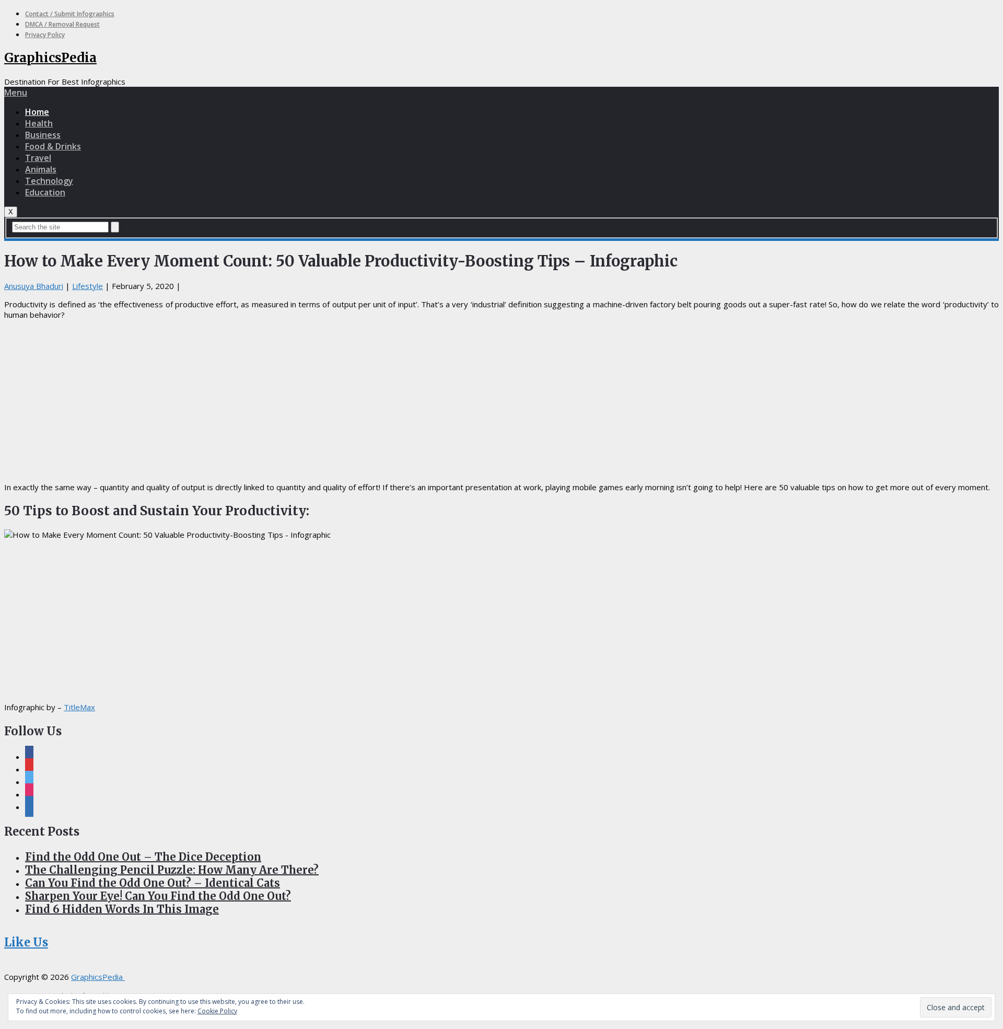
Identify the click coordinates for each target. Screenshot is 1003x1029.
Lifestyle (87, 286)
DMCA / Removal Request (62, 24)
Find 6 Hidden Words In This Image (122, 909)
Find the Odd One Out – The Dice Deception (143, 856)
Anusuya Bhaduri (33, 286)
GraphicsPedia (50, 58)
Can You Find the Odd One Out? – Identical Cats (152, 882)
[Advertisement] (501, 401)
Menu (15, 92)
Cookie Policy (217, 1011)
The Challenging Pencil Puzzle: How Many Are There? (172, 869)
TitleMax (79, 707)
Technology (49, 181)
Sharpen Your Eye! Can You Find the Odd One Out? (158, 896)
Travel (38, 158)
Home (37, 112)
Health (39, 123)
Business (43, 135)
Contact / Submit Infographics (69, 13)
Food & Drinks (53, 146)
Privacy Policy (45, 34)
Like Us (26, 942)
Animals (40, 169)
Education (45, 192)
